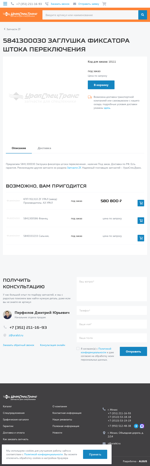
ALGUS (143, 461)
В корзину (101, 85)
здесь (107, 107)
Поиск (142, 15)
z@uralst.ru (16, 335)
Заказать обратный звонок (18, 345)
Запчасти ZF (74, 167)
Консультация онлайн (52, 345)
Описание (19, 148)
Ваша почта (86, 338)
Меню (5, 4)
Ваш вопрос (86, 281)
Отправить (133, 351)
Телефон (84, 310)
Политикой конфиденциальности (96, 350)
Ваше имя (85, 324)
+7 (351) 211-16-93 (29, 4)
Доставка (44, 148)
